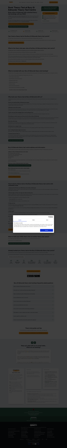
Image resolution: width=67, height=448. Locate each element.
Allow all (46, 230)
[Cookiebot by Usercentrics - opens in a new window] (49, 217)
